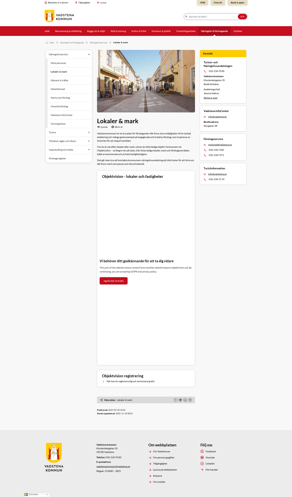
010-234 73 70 (216, 179)
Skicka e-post (210, 97)
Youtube (210, 457)
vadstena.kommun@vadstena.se (113, 466)
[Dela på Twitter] (180, 400)
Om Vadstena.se (161, 451)
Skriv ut (119, 127)
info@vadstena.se (217, 116)
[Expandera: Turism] (89, 132)
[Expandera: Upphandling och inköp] (89, 150)
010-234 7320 (216, 149)
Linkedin (210, 463)
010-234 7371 (216, 155)
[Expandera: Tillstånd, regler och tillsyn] (89, 141)
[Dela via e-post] (190, 400)
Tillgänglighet (160, 463)
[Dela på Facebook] (175, 400)
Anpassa (157, 475)
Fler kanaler (212, 469)
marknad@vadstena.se (220, 144)
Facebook (211, 451)
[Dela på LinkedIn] (185, 400)
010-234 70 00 (216, 71)
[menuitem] (57, 2)
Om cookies (159, 481)
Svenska (33, 494)
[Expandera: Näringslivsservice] (89, 54)
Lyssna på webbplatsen (165, 469)
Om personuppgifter (163, 457)
